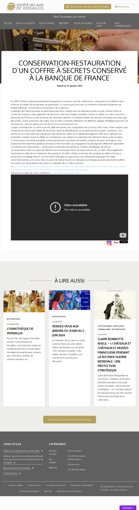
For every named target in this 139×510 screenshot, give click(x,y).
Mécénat (53, 467)
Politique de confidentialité (82, 485)
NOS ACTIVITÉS (46, 23)
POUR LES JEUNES (83, 23)
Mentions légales (16, 485)
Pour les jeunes (75, 451)
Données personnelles (29, 491)
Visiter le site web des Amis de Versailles (89, 6)
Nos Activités (52, 461)
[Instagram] (109, 243)
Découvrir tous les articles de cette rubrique (69, 419)
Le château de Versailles (56, 485)
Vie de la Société (53, 452)
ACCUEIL (8, 23)
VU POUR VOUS (101, 24)
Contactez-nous (10, 473)
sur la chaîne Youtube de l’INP (64, 173)
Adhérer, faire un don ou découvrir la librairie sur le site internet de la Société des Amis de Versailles (23, 459)
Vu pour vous (73, 464)
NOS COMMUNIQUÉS (123, 24)
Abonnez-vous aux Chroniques (17, 468)
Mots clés (48, 491)
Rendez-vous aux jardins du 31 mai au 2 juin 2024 (68, 330)
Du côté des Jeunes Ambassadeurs (76, 458)
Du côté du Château (77, 469)
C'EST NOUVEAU (105, 326)
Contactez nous (34, 485)
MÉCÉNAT (64, 23)
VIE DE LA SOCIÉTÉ (25, 23)
